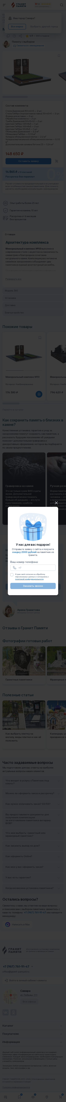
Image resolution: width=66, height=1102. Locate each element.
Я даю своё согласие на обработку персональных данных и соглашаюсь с (32, 576)
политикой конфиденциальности (29, 579)
